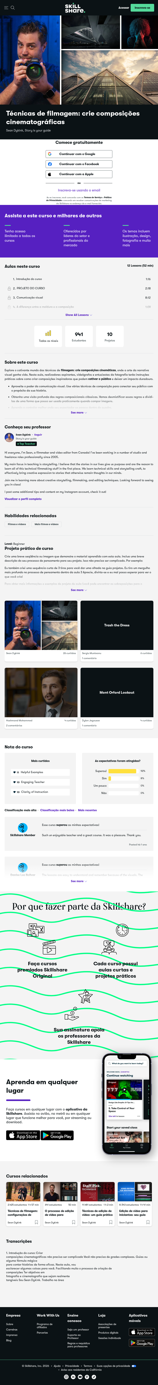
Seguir (38, 434)
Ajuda (57, 1366)
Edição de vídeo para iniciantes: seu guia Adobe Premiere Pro (133, 1214)
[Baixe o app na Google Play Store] (140, 1343)
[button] (6, 7)
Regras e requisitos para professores (78, 1345)
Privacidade (72, 1366)
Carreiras (11, 1329)
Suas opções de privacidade (113, 1365)
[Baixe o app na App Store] (140, 1332)
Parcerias (42, 1332)
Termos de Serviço (93, 197)
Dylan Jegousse (91, 720)
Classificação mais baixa (57, 810)
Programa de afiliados (44, 1326)
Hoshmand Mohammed (19, 720)
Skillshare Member (22, 835)
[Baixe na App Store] (21, 1135)
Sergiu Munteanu (91, 653)
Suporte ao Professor (74, 1337)
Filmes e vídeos (17, 524)
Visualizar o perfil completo (23, 499)
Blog (8, 1340)
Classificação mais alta (20, 810)
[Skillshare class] (23, 1191)
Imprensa (11, 1335)
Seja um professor (78, 1329)
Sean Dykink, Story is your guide (28, 130)
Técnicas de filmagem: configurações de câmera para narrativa (23, 1214)
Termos (88, 1366)
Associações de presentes (107, 1326)
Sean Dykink (29, 434)
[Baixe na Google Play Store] (58, 1135)
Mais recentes (87, 810)
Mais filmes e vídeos (46, 524)
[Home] (75, 8)
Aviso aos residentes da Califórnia (81, 1369)
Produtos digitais (108, 1332)
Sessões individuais (109, 1338)
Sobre (9, 1324)
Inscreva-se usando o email (79, 190)
